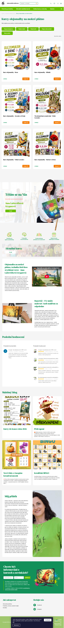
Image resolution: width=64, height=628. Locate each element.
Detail (25, 79)
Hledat (36, 3)
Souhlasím (47, 620)
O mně (10, 211)
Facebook (39, 605)
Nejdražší (33, 29)
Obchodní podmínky (7, 604)
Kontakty (5, 607)
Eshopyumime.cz (57, 623)
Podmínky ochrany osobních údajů (10, 605)
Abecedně (7, 33)
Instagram (39, 609)
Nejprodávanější (47, 29)
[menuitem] (7, 9)
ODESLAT (27, 577)
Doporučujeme (8, 29)
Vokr (60, 624)
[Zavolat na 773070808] (51, 3)
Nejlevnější (21, 29)
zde (13, 622)
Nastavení (16, 625)
